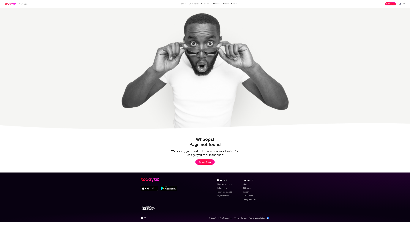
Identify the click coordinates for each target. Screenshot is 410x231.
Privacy (244, 218)
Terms (236, 218)
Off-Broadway (194, 4)
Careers (246, 192)
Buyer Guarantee (224, 196)
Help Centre (222, 188)
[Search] (399, 4)
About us (246, 184)
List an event (248, 196)
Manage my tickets (224, 184)
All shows (225, 4)
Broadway (183, 4)
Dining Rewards (249, 199)
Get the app (390, 4)
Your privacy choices (257, 218)
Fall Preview (216, 4)
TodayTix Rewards (224, 192)
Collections (205, 4)
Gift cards (247, 188)
